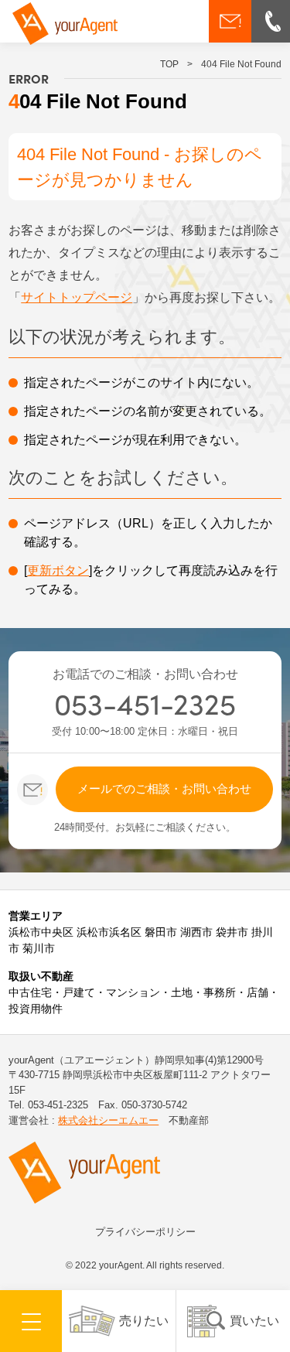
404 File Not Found (241, 64)
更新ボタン (58, 570)
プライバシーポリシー (145, 1232)
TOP (169, 64)
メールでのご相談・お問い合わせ (164, 788)
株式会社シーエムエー (108, 1120)
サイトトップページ (76, 297)
